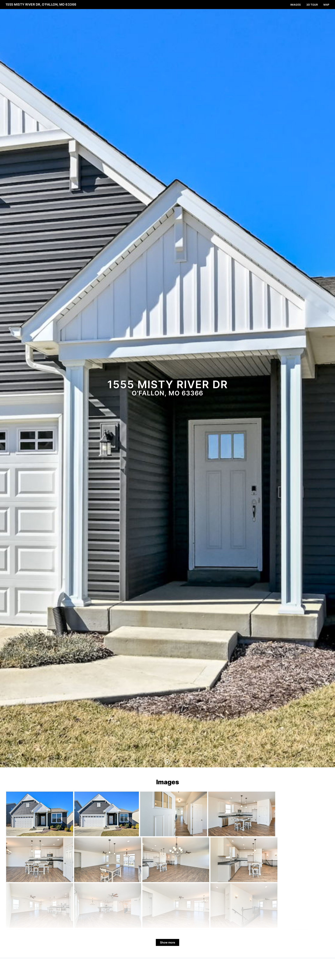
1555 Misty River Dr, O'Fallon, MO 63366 (41, 4)
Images (295, 4)
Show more (167, 942)
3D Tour (312, 4)
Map (326, 4)
